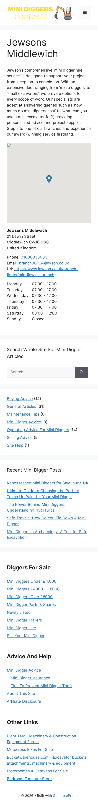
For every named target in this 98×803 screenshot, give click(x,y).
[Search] (81, 372)
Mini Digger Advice (24, 422)
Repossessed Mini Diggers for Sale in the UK (47, 483)
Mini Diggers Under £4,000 (32, 581)
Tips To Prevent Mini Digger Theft (41, 685)
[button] (49, 179)
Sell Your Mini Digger (25, 635)
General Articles (21, 406)
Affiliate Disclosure (24, 701)
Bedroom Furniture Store (29, 778)
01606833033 (34, 257)
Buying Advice (20, 398)
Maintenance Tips (23, 414)
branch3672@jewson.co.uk (44, 263)
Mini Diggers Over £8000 (30, 597)
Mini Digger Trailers (24, 620)
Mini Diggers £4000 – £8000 (33, 589)
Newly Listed (19, 612)
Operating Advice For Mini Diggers (38, 429)
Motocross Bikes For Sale (30, 749)
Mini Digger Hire (21, 628)
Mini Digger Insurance (30, 678)
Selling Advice (20, 437)
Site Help (15, 445)
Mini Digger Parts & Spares (31, 604)
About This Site (21, 693)
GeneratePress (65, 795)
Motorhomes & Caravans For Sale (37, 771)
